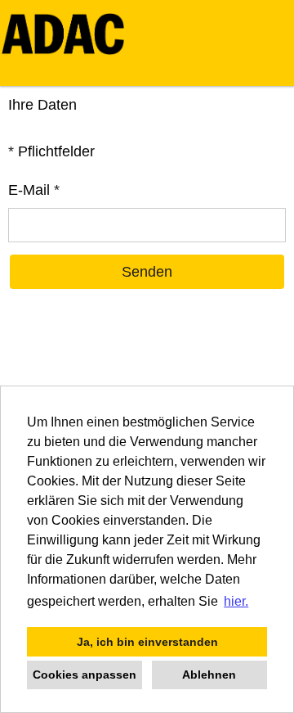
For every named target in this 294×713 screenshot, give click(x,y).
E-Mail (34, 190)
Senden (147, 272)
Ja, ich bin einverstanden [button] (147, 641)
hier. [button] (236, 601)
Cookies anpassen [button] (84, 674)
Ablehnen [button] (209, 674)
